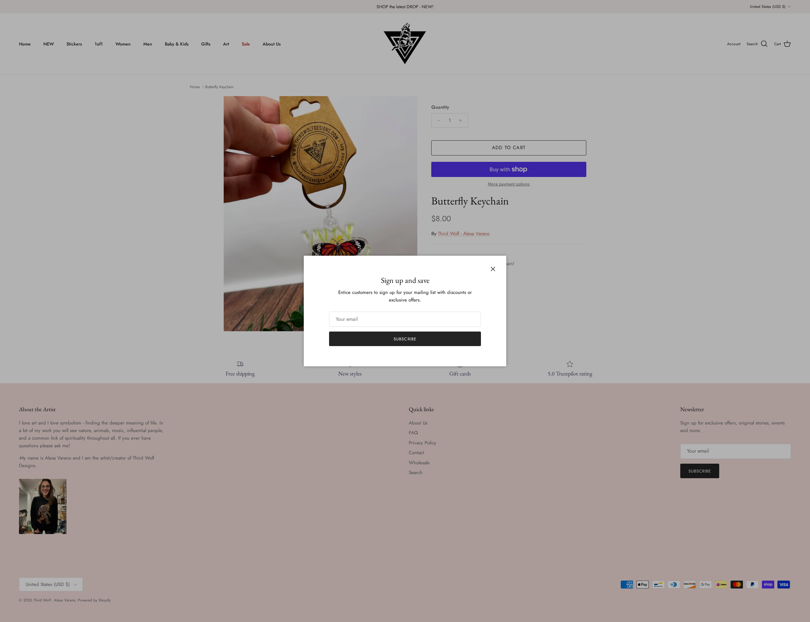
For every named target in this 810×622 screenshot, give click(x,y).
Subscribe (405, 339)
